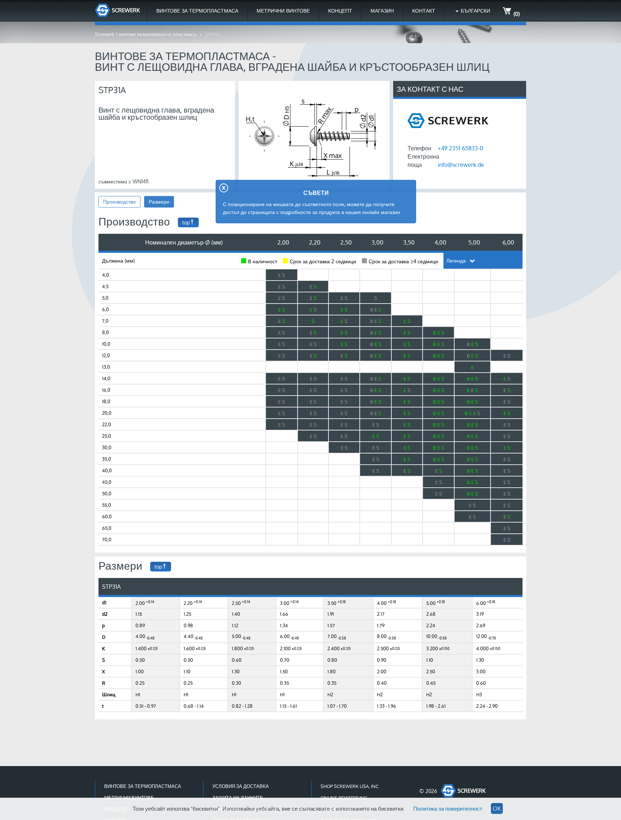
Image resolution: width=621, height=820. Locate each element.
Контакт (423, 11)
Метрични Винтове (283, 11)
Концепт (340, 11)
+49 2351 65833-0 (460, 148)
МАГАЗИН (382, 11)
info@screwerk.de (461, 164)
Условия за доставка (240, 786)
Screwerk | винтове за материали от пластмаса (145, 34)
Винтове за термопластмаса (197, 11)
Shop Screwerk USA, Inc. (350, 786)
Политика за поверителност (447, 808)
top (186, 222)
